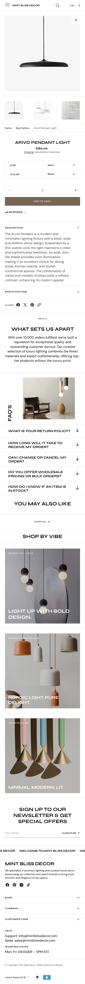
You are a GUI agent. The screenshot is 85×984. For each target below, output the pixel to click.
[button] (7, 5)
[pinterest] (32, 306)
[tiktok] (28, 884)
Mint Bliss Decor (27, 965)
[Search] (58, 5)
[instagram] (21, 884)
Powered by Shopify (52, 965)
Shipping (29, 152)
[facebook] (18, 306)
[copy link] (39, 306)
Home (8, 128)
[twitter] (25, 306)
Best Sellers (23, 128)
